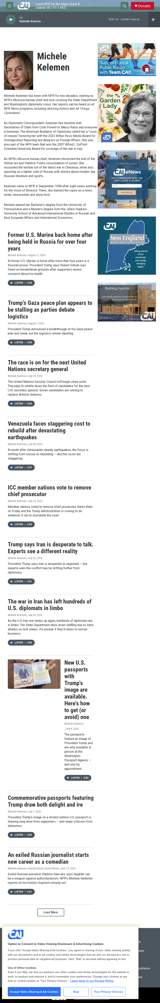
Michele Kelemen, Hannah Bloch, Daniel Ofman (33, 868)
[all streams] (154, 19)
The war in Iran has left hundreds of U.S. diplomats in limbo (50, 605)
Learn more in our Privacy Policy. (92, 980)
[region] (70, 962)
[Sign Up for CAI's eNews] (127, 179)
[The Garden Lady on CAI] (127, 113)
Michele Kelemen (17, 255)
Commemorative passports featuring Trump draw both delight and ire (51, 801)
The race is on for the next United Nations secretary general (47, 366)
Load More (51, 912)
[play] (11, 19)
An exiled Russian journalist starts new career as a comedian (48, 858)
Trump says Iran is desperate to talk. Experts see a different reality (51, 548)
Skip (76, 991)
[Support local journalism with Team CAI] (127, 59)
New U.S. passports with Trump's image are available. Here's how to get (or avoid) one (77, 689)
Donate (144, 6)
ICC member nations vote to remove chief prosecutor (49, 491)
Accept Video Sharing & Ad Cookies (34, 991)
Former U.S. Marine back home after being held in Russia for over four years (50, 241)
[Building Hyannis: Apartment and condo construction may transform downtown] (127, 302)
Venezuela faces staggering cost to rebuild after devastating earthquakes (49, 430)
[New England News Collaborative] (127, 246)
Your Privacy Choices (108, 991)
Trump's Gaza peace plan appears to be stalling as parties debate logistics (50, 309)
